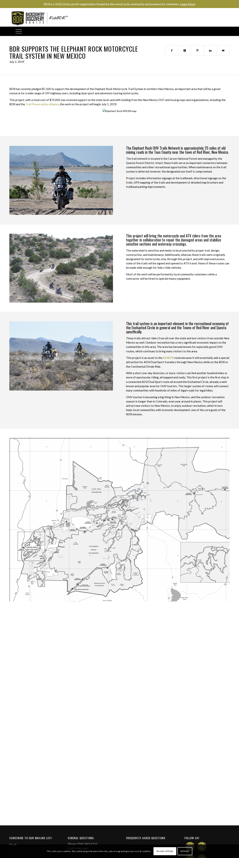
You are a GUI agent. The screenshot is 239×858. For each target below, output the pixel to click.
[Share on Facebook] (171, 50)
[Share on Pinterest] (197, 50)
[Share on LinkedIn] (210, 50)
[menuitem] (18, 31)
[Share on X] (184, 50)
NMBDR (168, 357)
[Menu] (18, 31)
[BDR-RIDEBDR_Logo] (40, 18)
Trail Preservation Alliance (42, 104)
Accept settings (164, 851)
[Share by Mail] (223, 50)
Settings (184, 851)
